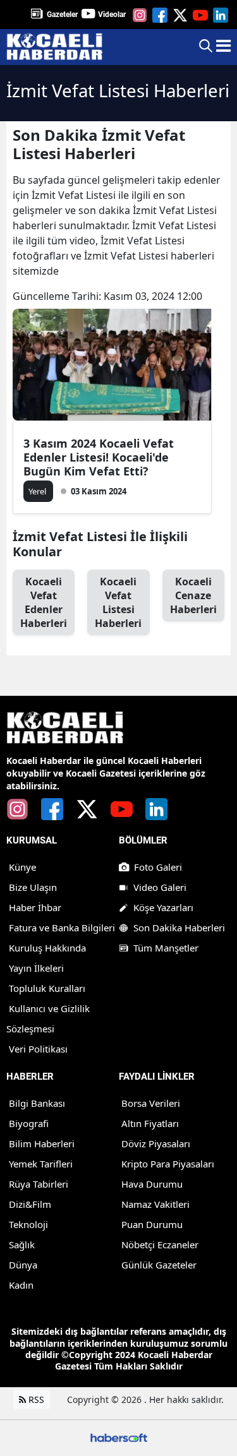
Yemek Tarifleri (41, 1163)
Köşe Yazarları (163, 907)
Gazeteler (62, 14)
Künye (22, 867)
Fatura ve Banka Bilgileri (62, 927)
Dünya (23, 1264)
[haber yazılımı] (118, 1436)
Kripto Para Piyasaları (167, 1163)
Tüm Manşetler (165, 947)
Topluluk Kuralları (47, 988)
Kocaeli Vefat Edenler (43, 602)
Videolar (112, 14)
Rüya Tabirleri (38, 1184)
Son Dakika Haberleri (179, 927)
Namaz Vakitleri (155, 1204)
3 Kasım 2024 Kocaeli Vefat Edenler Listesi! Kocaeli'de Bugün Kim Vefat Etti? (98, 457)
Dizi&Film (30, 1204)
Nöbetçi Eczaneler (159, 1244)
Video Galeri (159, 887)
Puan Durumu (152, 1224)
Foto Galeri (158, 867)
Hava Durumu (152, 1184)
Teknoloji (28, 1224)
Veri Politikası (38, 1048)
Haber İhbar (35, 907)
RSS (35, 1399)
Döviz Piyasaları (155, 1143)
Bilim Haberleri (42, 1143)
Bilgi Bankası (37, 1103)
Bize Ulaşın (33, 887)
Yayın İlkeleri (36, 968)
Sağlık (22, 1244)
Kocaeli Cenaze (193, 595)
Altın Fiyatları (150, 1123)
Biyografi (29, 1123)
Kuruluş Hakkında (47, 947)
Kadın (21, 1285)
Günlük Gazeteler (159, 1264)
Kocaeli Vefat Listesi (118, 602)
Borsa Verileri (150, 1103)
